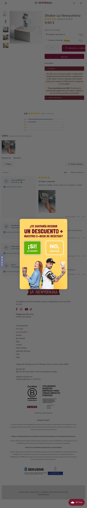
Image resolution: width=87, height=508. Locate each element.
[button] (32, 248)
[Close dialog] (64, 221)
